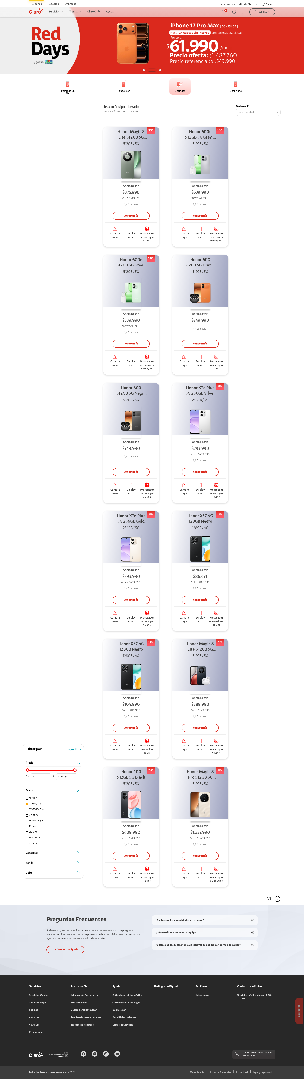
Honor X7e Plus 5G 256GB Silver (200, 391)
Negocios (53, 3)
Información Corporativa (84, 995)
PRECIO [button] (29, 762)
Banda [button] (29, 863)
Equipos (33, 1010)
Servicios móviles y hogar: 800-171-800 (254, 997)
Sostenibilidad (79, 1003)
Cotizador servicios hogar (126, 1003)
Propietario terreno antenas (86, 1017)
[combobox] (258, 112)
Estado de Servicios (122, 1025)
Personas (36, 3)
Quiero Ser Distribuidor (84, 1010)
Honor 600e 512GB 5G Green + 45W (131, 263)
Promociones (36, 1032)
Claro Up (34, 1025)
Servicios (54, 11)
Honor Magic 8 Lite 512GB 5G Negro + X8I (200, 647)
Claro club (34, 1017)
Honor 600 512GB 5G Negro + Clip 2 (131, 391)
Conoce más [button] (131, 215)
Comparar (133, 204)
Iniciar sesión (203, 995)
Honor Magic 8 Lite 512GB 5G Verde (131, 135)
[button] (224, 12)
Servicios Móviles (38, 995)
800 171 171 (249, 1055)
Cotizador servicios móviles (127, 995)
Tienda (73, 11)
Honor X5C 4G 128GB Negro (200, 519)
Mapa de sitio (197, 1072)
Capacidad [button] (32, 853)
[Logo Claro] (36, 11)
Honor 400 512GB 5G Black (131, 775)
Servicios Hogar (37, 1003)
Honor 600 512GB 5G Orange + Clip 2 (200, 263)
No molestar (119, 1010)
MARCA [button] (30, 790)
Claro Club (93, 11)
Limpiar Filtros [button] (74, 749)
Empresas (70, 3)
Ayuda (110, 11)
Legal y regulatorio (263, 1072)
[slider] (27, 770)
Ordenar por (244, 106)
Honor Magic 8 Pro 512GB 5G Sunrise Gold (200, 775)
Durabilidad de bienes (124, 1017)
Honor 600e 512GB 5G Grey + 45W (200, 135)
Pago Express (227, 4)
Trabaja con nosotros (82, 1025)
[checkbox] (53, 798)
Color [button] (29, 873)
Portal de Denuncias (220, 1072)
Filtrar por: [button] (34, 749)
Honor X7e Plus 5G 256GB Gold (131, 519)
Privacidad (242, 1072)
